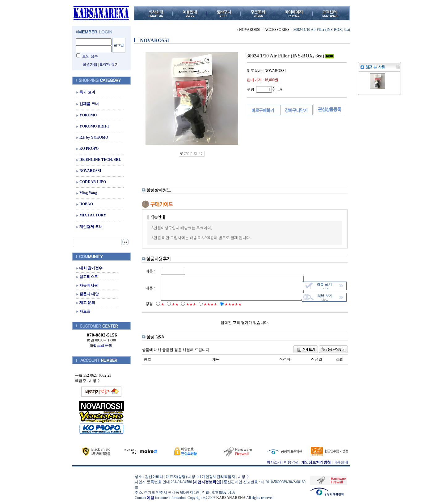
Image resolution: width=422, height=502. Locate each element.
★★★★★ (233, 304)
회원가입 (89, 64)
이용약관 (291, 462)
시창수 (243, 477)
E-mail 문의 (103, 345)
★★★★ (210, 304)
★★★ (191, 304)
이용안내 (340, 462)
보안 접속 (90, 56)
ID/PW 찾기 (109, 64)
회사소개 (274, 462)
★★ (175, 304)
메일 (150, 498)
